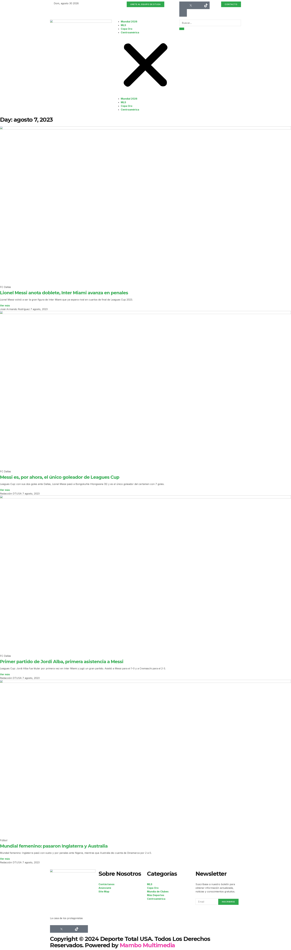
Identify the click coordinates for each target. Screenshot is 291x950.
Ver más (5, 305)
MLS (123, 25)
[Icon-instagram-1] (198, 5)
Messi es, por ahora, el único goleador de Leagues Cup (59, 477)
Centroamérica (130, 32)
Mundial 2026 (129, 21)
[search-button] (181, 29)
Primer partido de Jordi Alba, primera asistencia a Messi (61, 661)
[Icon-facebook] (183, 5)
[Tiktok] (206, 5)
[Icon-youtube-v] (183, 13)
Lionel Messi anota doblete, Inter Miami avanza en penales (64, 292)
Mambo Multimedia (147, 945)
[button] (145, 65)
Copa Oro (126, 28)
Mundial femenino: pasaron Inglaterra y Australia (54, 846)
